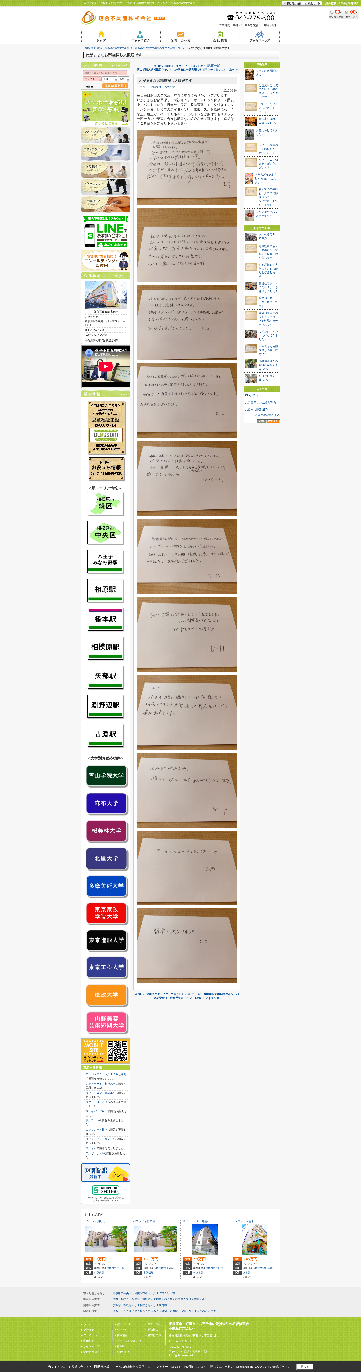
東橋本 (157, 1299)
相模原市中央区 (113, 1268)
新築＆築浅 (123, 1324)
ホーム (87, 1324)
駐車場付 (122, 1335)
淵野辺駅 (99, 1272)
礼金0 (120, 1346)
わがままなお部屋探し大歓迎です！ (167, 81)
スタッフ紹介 (155, 1324)
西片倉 (168, 1299)
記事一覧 (213, 65)
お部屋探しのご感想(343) (260, 402)
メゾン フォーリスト (99, 1139)
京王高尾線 (160, 1305)
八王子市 (158, 1293)
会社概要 (88, 1329)
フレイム (91, 1148)
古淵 (183, 1311)
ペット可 (122, 1329)
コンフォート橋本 (96, 1129)
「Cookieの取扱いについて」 (250, 1366)
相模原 (125, 1299)
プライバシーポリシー (97, 1335)
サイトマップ (91, 1346)
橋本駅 (246, 1272)
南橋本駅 (198, 1272)
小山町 (206, 1299)
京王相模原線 (142, 1305)
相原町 (136, 1299)
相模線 (127, 1305)
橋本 (270, 1268)
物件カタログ (91, 1351)
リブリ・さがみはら (98, 1102)
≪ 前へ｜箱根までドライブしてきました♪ (179, 65)
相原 (142, 1311)
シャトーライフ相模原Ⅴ (101, 1083)
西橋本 (179, 1299)
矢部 (188, 1299)
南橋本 (224, 1268)
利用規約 (88, 1340)
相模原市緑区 (260, 1268)
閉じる (305, 1366)
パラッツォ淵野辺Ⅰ (96, 1221)
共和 (124, 1268)
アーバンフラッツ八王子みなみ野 (106, 1074)
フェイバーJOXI (96, 1111)
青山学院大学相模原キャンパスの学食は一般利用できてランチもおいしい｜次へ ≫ (187, 69)
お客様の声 (154, 1335)
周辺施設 (152, 1329)
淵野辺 (146, 1299)
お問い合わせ (125, 1351)
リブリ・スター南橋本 (99, 1092)
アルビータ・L (94, 1153)
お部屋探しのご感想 (162, 87)
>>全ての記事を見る (267, 415)
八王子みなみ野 (198, 1311)
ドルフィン (92, 1120)
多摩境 (174, 1311)
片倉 (213, 1311)
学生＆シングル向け (129, 1340)
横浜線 (117, 1305)
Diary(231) (251, 395)
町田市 (171, 1293)
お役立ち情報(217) (256, 409)
